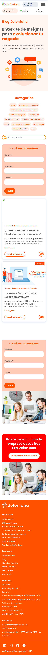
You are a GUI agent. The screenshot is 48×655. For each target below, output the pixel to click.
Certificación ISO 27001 (13, 614)
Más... (33, 129)
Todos (13, 105)
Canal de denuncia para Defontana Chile (21, 595)
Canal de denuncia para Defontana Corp (21, 599)
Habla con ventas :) (25, 10)
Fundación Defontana (12, 545)
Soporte (5, 592)
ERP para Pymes (9, 523)
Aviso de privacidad (11, 588)
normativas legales (17, 114)
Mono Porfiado (9, 566)
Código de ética (9, 607)
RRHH (6, 124)
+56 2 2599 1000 (9, 628)
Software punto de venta (14, 534)
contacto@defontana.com (15, 624)
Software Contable (20, 129)
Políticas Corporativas (12, 603)
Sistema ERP (34, 114)
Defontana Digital (12, 119)
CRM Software (8, 541)
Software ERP (8, 519)
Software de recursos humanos (16, 530)
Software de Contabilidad (32, 119)
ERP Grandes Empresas (12, 526)
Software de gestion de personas (24, 110)
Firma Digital (38, 124)
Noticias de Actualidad (28, 105)
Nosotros (6, 584)
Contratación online (10, 10)
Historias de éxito (10, 563)
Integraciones (8, 555)
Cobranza (6, 574)
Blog (4, 559)
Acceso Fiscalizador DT (12, 610)
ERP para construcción (21, 124)
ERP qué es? (7, 570)
